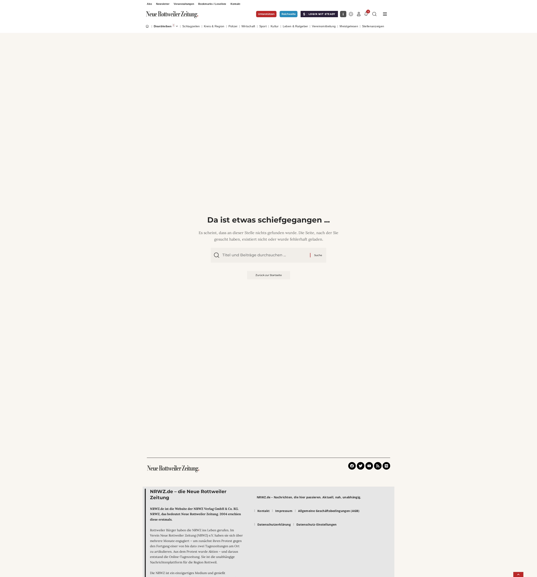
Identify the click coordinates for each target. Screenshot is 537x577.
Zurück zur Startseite (268, 275)
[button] (359, 14)
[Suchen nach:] (264, 255)
